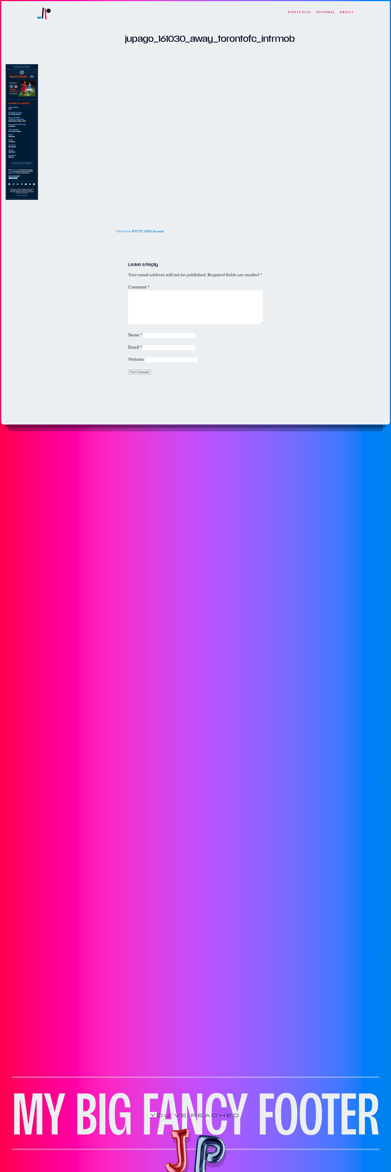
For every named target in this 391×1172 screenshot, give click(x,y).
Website (136, 359)
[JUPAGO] (44, 12)
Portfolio (299, 12)
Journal (325, 12)
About (347, 12)
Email (135, 347)
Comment (139, 287)
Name (135, 334)
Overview (140, 231)
